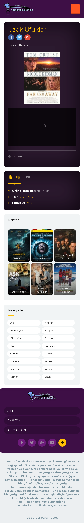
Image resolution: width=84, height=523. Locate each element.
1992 (29, 203)
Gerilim (14, 353)
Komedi (14, 361)
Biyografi (50, 338)
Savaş (48, 376)
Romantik (15, 376)
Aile (12, 322)
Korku (48, 361)
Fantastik (50, 346)
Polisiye (49, 369)
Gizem (48, 353)
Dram (22, 197)
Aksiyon (49, 322)
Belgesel (49, 330)
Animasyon (16, 330)
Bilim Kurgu (17, 338)
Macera (33, 197)
